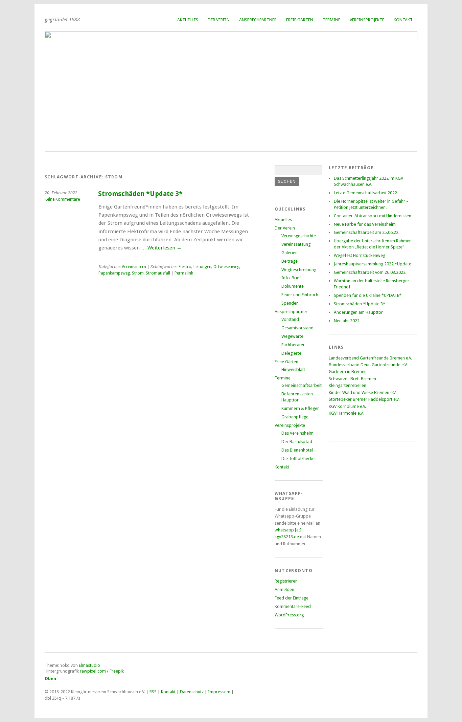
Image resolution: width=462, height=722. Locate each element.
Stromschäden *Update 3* (140, 194)
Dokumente (292, 286)
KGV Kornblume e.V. (347, 406)
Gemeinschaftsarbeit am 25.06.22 (366, 232)
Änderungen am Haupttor (358, 312)
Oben (50, 678)
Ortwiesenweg (226, 266)
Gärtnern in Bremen (348, 371)
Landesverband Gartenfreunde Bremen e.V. (370, 357)
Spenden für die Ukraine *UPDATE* (367, 295)
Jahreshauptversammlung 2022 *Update (372, 263)
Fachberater (293, 344)
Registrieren (286, 581)
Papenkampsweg (114, 273)
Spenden (290, 303)
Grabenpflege (294, 416)
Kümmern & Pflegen (300, 408)
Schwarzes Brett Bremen (352, 378)
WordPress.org (289, 614)
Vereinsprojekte (367, 19)
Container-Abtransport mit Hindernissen (372, 215)
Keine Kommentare (62, 199)
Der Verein (219, 19)
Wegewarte (292, 336)
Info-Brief (291, 277)
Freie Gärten (299, 19)
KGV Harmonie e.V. (347, 413)
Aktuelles (187, 19)
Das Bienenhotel (297, 450)
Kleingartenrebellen (347, 385)
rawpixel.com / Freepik (102, 671)
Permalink (184, 273)
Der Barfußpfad (296, 441)
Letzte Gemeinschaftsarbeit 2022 (365, 192)
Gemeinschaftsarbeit (301, 385)
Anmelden (284, 589)
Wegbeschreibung (298, 269)
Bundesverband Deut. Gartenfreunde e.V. (368, 364)
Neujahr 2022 (347, 320)
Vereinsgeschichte (298, 235)
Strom (138, 273)
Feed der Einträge (291, 597)
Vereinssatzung (295, 244)
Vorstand (290, 319)
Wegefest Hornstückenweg (359, 255)
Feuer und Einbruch (299, 294)
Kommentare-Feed (293, 606)
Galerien (289, 252)
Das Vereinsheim (297, 433)
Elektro (185, 266)
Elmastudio (89, 665)
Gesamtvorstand (297, 327)
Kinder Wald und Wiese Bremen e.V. (362, 392)
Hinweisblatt (293, 369)
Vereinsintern (134, 266)
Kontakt (403, 19)
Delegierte (291, 353)
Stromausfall (158, 273)
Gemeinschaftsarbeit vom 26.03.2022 (370, 272)
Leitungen (202, 266)
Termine (331, 19)
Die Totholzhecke (298, 458)
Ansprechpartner (258, 19)
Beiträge (289, 261)
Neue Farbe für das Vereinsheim (365, 224)
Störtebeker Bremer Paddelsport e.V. (364, 399)
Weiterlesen (164, 248)
